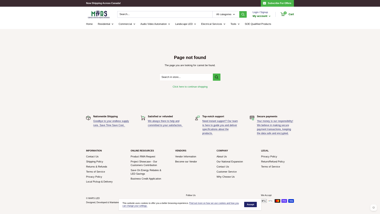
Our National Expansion (230, 161)
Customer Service (227, 171)
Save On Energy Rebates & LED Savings (146, 172)
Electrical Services (211, 24)
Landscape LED (184, 24)
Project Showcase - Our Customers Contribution (144, 163)
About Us (222, 156)
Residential (104, 24)
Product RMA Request (143, 156)
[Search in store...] (216, 77)
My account (260, 16)
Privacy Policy (94, 176)
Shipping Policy (94, 161)
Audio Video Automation (153, 24)
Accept (250, 204)
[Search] (243, 14)
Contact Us (92, 156)
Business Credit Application (146, 178)
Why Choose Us (226, 176)
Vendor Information (185, 156)
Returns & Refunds (96, 166)
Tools (233, 24)
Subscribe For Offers (279, 3)
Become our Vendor (186, 161)
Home (89, 24)
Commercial (125, 24)
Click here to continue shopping (190, 86)
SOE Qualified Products (258, 24)
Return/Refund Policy (273, 161)
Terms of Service (95, 171)
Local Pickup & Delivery (99, 181)
